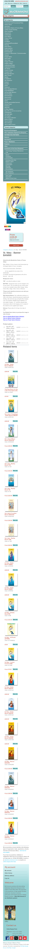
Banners (11, 249)
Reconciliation (9, 169)
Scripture (6, 144)
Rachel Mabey (8, 94)
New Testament (10, 172)
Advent (7, 154)
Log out (7, 878)
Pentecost (7, 87)
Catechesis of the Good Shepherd (13, 148)
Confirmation (8, 34)
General (7, 55)
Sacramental (8, 99)
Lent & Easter (9, 157)
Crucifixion (7, 41)
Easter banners (8, 48)
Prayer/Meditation (9, 90)
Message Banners (9, 73)
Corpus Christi (8, 38)
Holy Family (8, 58)
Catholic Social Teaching (11, 29)
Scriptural (7, 105)
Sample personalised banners (12, 102)
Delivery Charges (7, 942)
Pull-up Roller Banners (10, 92)
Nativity (6, 77)
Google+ (14, 947)
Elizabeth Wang (9, 50)
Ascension (7, 26)
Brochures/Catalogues (10, 130)
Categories (5, 249)
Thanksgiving (8, 112)
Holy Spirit (8, 176)
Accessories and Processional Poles (14, 23)
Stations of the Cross (11, 178)
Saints (6, 100)
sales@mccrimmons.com (21, 1)
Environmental (8, 51)
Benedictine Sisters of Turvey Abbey (14, 28)
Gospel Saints (8, 56)
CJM (7, 152)
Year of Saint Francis (10, 124)
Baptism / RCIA (9, 161)
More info (15, 371)
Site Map (9, 947)
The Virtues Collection (10, 117)
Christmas (8, 156)
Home (6, 3)
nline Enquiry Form (12, 929)
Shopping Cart (16, 3)
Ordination (8, 167)
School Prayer (8, 104)
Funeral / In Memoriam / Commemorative (15, 53)
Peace (6, 85)
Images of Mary (9, 63)
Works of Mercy (9, 119)
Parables (7, 83)
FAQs (21, 3)
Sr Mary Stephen (9, 109)
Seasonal (7, 107)
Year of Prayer (8, 122)
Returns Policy (16, 942)
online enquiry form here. (9, 861)
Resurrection (8, 97)
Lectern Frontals (9, 70)
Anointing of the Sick (11, 160)
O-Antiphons (8, 78)
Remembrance (8, 95)
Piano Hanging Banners (11, 89)
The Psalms (8, 116)
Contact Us (25, 3)
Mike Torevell (8, 75)
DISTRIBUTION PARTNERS (11, 134)
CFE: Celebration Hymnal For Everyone (15, 132)
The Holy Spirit (8, 114)
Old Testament (8, 80)
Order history (8, 873)
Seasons (6, 137)
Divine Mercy (8, 46)
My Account (10, 3)
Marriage (8, 166)
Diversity (7, 44)
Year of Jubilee (8, 121)
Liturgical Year (8, 72)
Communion (9, 163)
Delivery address (9, 875)
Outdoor (7, 82)
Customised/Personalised (11, 43)
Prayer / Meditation (9, 141)
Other (5, 146)
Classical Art (8, 33)
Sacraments (7, 139)
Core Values (8, 36)
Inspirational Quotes (10, 67)
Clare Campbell (9, 31)
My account (8, 870)
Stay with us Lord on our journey (13, 110)
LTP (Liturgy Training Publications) (14, 151)
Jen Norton (7, 68)
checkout (26, 6)
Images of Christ (9, 61)
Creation (7, 39)
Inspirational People (10, 65)
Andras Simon (8, 24)
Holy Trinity (7, 60)
